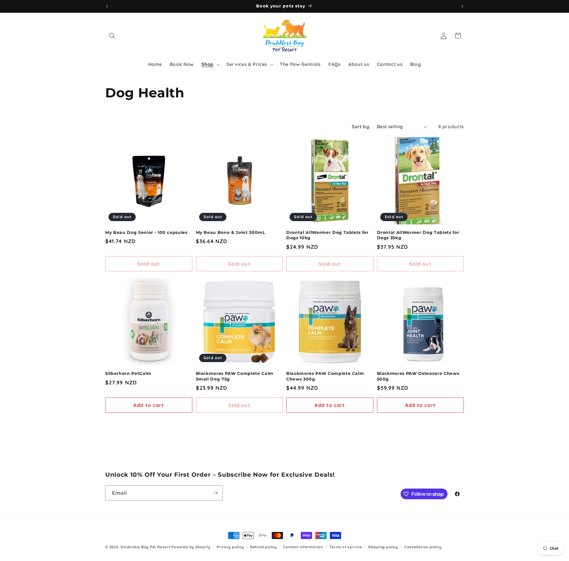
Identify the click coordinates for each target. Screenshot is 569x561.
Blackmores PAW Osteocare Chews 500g (418, 376)
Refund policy (263, 547)
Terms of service (345, 547)
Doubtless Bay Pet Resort (146, 547)
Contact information (303, 547)
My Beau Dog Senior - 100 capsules (146, 232)
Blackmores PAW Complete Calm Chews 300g (325, 376)
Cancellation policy (423, 547)
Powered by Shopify (190, 547)
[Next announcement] (462, 6)
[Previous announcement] (107, 6)
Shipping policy (383, 547)
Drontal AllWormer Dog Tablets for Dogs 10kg (327, 235)
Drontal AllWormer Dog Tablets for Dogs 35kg (418, 235)
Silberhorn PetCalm (128, 373)
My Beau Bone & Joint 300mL (230, 232)
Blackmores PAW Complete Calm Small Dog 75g (235, 376)
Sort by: (361, 126)
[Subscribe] (215, 493)
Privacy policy (230, 547)
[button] (112, 35)
